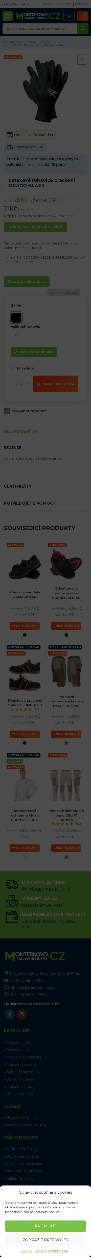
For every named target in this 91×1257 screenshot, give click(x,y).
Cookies (26, 1251)
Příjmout (45, 1226)
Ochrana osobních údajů (52, 1251)
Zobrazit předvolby (45, 1239)
